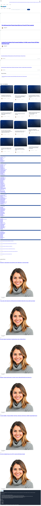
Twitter (2, 502)
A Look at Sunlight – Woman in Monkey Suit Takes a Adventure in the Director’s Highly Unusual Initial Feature (9, 251)
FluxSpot (4, 504)
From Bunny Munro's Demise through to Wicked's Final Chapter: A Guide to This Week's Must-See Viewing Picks (16, 67)
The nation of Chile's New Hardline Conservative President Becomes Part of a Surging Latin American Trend (6, 131)
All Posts (4, 4)
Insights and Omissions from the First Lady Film (20, 114)
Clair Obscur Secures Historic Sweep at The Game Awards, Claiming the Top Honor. (6, 149)
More (7, 8)
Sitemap (13, 504)
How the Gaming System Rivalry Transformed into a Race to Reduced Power (13, 339)
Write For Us (11, 504)
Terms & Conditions (17, 504)
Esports (10, 4)
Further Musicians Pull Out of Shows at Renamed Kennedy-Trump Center (20, 131)
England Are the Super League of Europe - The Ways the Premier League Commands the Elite (34, 113)
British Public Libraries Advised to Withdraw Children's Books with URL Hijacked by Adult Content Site (12, 497)
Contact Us (9, 8)
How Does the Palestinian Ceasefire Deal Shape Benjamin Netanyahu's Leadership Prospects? (34, 96)
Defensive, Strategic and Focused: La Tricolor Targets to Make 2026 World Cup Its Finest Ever (16, 377)
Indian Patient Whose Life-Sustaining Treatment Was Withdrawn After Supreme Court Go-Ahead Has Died (14, 76)
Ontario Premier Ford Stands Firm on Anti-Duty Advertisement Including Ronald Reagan (34, 147)
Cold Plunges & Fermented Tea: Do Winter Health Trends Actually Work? (6, 96)
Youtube (2, 503)
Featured (4, 8)
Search (28, 9)
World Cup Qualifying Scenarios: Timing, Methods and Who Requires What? (20, 149)
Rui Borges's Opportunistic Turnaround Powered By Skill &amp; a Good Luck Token (14, 262)
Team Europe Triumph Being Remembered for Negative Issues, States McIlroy (34, 130)
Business (7, 4)
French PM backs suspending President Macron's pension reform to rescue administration (6, 114)
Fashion (1, 8)
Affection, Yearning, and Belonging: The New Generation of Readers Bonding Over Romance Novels (20, 97)
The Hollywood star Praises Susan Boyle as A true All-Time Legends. (18, 25)
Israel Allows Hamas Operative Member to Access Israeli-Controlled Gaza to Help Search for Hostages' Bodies (13, 495)
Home (1, 4)
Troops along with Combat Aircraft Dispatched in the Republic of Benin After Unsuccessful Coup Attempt (8, 243)
